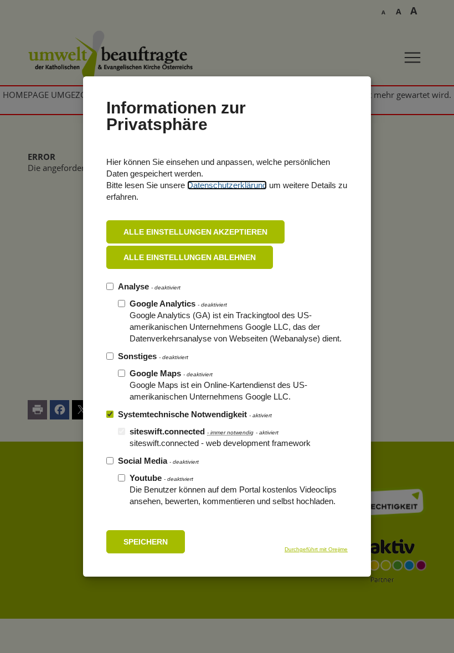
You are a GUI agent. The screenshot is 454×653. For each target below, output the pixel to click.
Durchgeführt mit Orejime (316, 549)
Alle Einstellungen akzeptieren (195, 231)
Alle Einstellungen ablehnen (189, 257)
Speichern (145, 541)
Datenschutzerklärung (227, 185)
